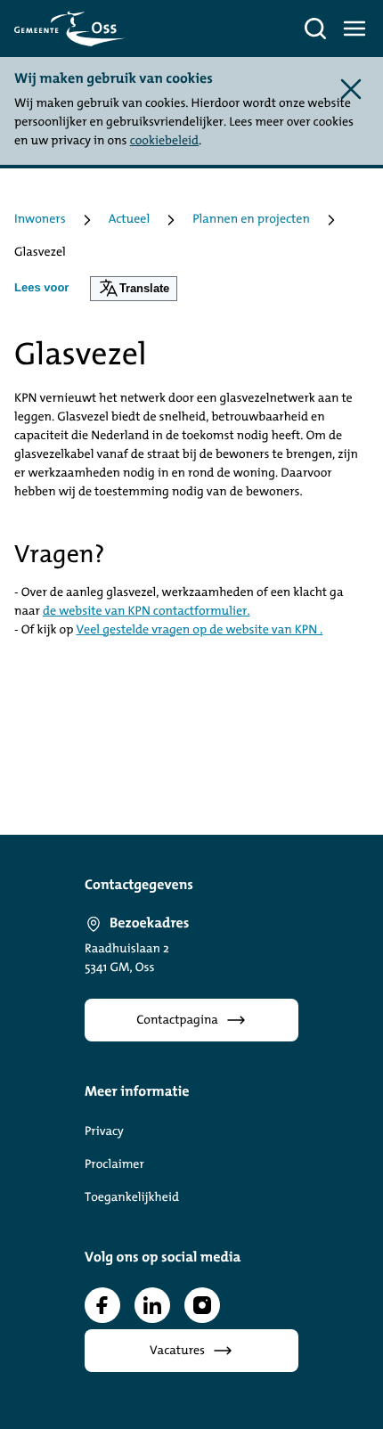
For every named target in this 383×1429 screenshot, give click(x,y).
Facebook (102, 1305)
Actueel (130, 219)
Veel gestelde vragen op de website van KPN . (199, 630)
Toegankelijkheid (132, 1197)
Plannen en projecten (251, 219)
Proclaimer (114, 1165)
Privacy (104, 1132)
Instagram (202, 1305)
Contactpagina (177, 1020)
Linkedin (152, 1305)
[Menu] (354, 28)
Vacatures (177, 1351)
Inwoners (40, 219)
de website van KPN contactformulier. (146, 611)
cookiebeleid (164, 141)
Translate (144, 288)
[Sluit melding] (351, 89)
